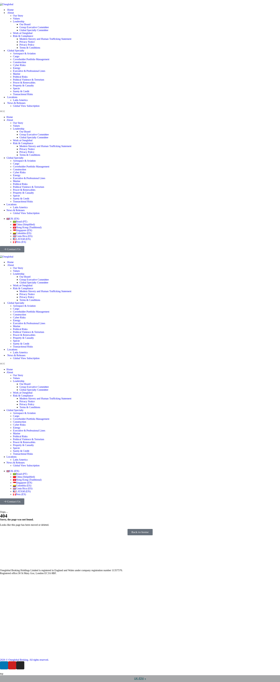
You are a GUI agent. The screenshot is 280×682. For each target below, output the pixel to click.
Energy (16, 68)
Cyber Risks (19, 65)
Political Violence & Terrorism (28, 79)
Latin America (20, 100)
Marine (16, 73)
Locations (12, 97)
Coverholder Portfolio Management (31, 59)
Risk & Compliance (23, 36)
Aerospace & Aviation (24, 53)
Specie (16, 88)
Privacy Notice (27, 41)
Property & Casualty (23, 85)
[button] (140, 111)
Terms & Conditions (29, 47)
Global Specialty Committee (33, 30)
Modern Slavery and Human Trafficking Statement (45, 39)
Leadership (18, 21)
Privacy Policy (26, 44)
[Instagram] (20, 665)
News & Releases (16, 103)
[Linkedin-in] (4, 665)
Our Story (18, 15)
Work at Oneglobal (22, 33)
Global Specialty (15, 50)
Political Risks (20, 76)
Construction (19, 62)
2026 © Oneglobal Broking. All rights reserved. (24, 659)
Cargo (16, 56)
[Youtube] (12, 665)
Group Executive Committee (34, 27)
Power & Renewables (24, 82)
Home (10, 9)
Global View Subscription (26, 105)
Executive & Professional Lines (29, 71)
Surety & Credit (21, 91)
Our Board (24, 24)
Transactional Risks (23, 94)
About (10, 12)
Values (16, 18)
